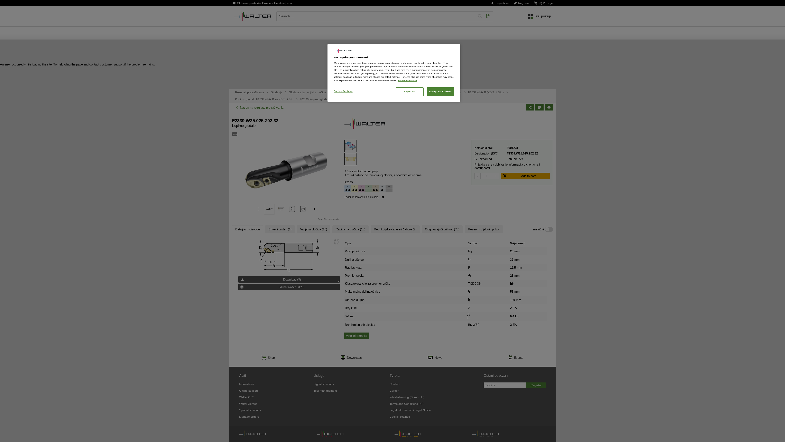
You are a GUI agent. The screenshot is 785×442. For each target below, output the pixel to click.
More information (407, 80)
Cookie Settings (343, 91)
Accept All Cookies (440, 91)
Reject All (409, 91)
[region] (393, 73)
